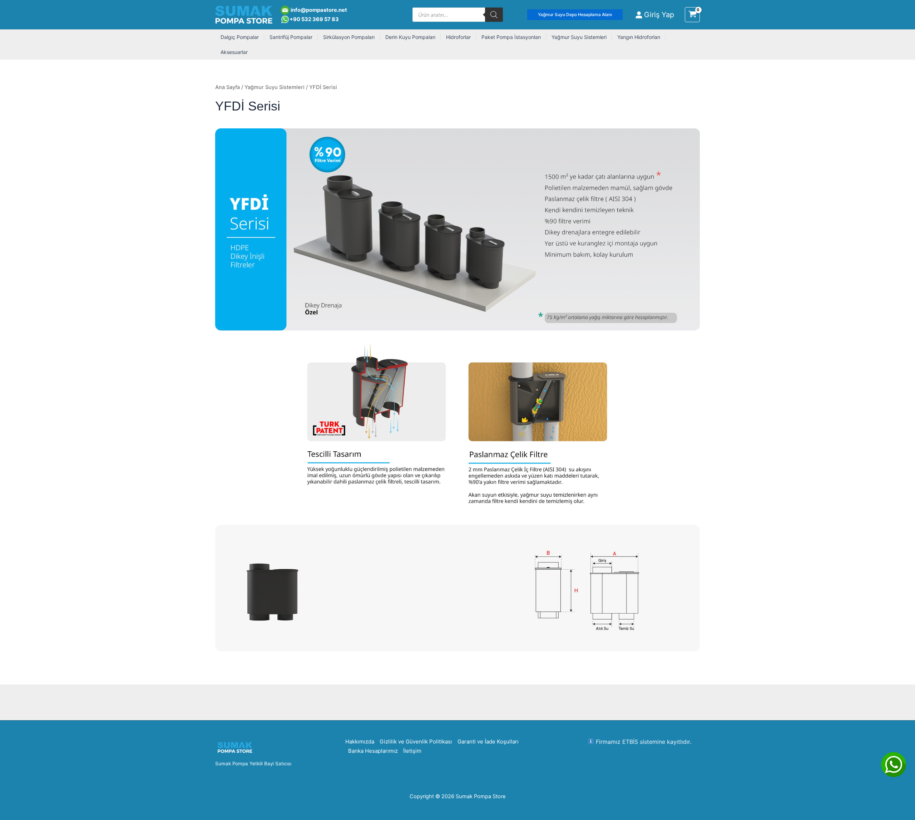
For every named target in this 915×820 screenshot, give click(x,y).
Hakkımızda (359, 741)
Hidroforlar (458, 37)
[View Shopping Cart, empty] (692, 14)
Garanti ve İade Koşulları (488, 741)
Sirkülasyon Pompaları (349, 37)
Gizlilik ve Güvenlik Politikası (416, 741)
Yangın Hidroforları (638, 37)
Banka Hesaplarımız (373, 750)
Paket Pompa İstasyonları (511, 37)
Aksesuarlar (234, 52)
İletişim (412, 750)
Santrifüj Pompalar (290, 37)
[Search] (494, 15)
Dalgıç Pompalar (240, 37)
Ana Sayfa (227, 87)
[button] (575, 14)
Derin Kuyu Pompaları (410, 37)
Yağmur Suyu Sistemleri (579, 37)
